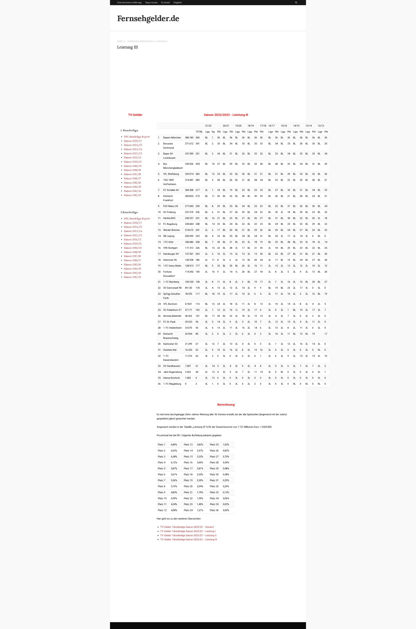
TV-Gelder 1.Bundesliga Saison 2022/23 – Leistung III (188, 539)
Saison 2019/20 (133, 165)
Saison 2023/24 (133, 149)
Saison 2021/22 (132, 157)
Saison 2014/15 (132, 186)
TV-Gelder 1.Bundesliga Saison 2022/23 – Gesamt (187, 527)
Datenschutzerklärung (129, 2)
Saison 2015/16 (132, 182)
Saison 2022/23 (133, 153)
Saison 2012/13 (132, 195)
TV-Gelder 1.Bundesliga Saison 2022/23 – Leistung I (188, 531)
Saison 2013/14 (132, 191)
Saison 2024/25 (133, 145)
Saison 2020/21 (132, 161)
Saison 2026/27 (133, 140)
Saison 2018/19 (132, 170)
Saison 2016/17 (132, 178)
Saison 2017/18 (132, 174)
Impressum (151, 2)
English (178, 2)
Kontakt (165, 2)
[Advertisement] (208, 78)
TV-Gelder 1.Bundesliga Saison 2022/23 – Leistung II (188, 535)
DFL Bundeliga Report (137, 136)
